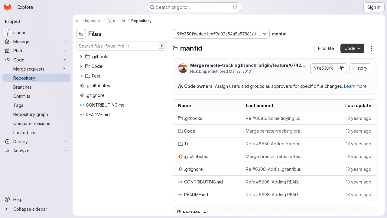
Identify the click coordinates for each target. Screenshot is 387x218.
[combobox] (121, 46)
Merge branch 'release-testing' (275, 156)
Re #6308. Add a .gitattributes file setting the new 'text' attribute (275, 169)
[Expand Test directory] (81, 76)
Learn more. (356, 86)
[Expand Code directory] (81, 66)
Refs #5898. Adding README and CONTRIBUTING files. (275, 181)
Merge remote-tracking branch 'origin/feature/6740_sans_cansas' (248, 65)
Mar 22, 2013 (240, 71)
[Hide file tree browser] (81, 34)
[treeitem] (122, 56)
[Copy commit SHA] (342, 68)
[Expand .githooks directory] (81, 56)
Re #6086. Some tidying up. (273, 118)
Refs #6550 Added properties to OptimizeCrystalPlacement (275, 143)
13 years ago (358, 118)
